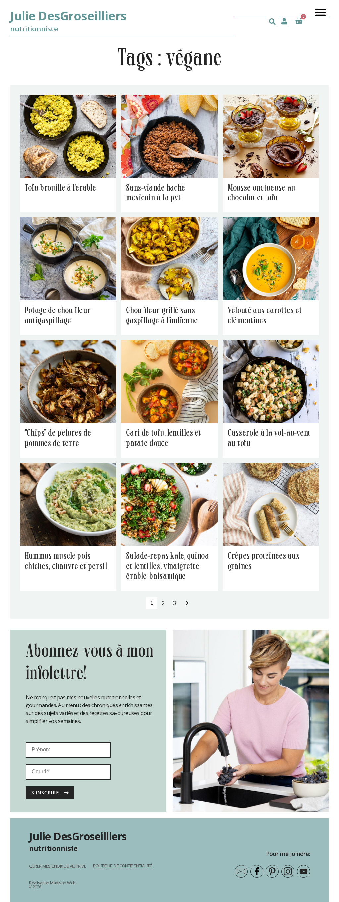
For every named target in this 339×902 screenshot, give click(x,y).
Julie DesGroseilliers (68, 16)
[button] (320, 12)
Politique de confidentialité (122, 866)
